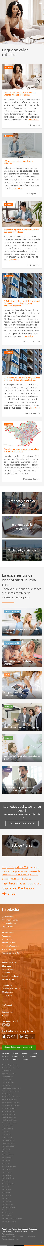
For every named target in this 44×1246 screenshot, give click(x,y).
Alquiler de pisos (7, 1094)
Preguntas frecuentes (10, 920)
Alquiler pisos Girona (8, 1108)
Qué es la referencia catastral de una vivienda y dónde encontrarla (20, 93)
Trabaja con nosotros (10, 949)
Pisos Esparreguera (8, 1146)
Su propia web (7, 1012)
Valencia (5, 1059)
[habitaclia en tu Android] (27, 1038)
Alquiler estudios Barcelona (11, 1097)
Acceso (5, 1015)
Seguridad (13, 1231)
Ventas (30, 888)
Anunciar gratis (7, 939)
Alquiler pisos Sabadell (9, 1120)
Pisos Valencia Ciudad (9, 1166)
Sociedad (8, 67)
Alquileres (21, 867)
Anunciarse (6, 1008)
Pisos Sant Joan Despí (9, 1207)
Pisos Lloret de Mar (8, 1178)
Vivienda (8, 893)
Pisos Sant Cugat (7, 1204)
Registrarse (6, 936)
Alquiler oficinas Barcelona (10, 1102)
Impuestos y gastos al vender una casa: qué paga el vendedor (21, 231)
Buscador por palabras (10, 976)
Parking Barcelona (7, 1082)
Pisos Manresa (6, 1189)
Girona (15, 1053)
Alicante (25, 1059)
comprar (6, 871)
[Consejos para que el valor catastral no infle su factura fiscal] (22, 433)
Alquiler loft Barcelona (9, 1099)
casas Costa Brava (7, 1126)
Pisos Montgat (6, 1195)
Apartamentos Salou (8, 1073)
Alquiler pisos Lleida (8, 1111)
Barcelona (5, 1053)
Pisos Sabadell (6, 1201)
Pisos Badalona (6, 1157)
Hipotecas (9, 883)
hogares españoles (32, 884)
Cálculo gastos (7, 992)
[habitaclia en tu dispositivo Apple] (10, 1038)
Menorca (15, 1056)
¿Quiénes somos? (8, 916)
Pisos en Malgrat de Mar (9, 1065)
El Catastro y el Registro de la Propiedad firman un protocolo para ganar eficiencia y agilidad (22, 303)
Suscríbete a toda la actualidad (22, 823)
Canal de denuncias (25, 1231)
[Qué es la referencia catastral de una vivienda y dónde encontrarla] (22, 76)
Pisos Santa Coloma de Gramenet (12, 1218)
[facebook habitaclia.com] (8, 1025)
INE (39, 884)
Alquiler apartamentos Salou (11, 1088)
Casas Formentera (7, 1128)
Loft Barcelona (6, 1079)
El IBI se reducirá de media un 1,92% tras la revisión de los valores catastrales (22, 379)
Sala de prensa (7, 927)
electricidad (7, 879)
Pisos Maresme (6, 1085)
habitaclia (13, 1237)
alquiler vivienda (34, 867)
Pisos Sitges (6, 1210)
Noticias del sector (9, 923)
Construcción (14, 875)
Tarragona (25, 1053)
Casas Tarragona (7, 1137)
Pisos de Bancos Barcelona (10, 1091)
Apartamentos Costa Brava (10, 1068)
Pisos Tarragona (7, 1213)
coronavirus (23, 874)
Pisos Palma (5, 1181)
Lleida (35, 1053)
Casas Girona (6, 1131)
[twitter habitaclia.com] (4, 1025)
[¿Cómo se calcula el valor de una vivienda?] (22, 145)
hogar (21, 883)
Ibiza (24, 1056)
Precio (22, 888)
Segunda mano (7, 969)
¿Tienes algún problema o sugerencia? (18, 1047)
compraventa (18, 871)
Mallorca (5, 1056)
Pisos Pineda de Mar (8, 1184)
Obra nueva (6, 966)
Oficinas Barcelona (8, 1155)
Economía (8, 136)
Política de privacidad (20, 1229)
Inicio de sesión (8, 933)
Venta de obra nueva (9, 1221)
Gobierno (15, 879)
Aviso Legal (6, 1229)
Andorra (33, 1056)
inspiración (10, 888)
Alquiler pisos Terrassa (9, 1117)
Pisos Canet (5, 1163)
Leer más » (34, 120)
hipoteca (25, 878)
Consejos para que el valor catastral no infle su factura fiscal (21, 450)
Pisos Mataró (6, 1192)
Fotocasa (5, 1237)
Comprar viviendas (8, 1143)
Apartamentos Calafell (9, 1123)
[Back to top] (38, 1241)
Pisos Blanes (6, 1160)
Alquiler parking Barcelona (10, 1105)
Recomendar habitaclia (10, 953)
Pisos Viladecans (7, 1215)
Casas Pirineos (6, 1070)
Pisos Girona (6, 1149)
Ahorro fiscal (7, 995)
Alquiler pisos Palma (8, 1114)
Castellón (15, 1059)
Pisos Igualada (6, 1175)
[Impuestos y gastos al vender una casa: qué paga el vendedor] (22, 214)
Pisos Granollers (7, 1169)
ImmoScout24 (24, 1237)
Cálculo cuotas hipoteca (11, 989)
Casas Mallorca (6, 1134)
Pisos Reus (5, 1186)
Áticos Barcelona (7, 1076)
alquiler (8, 867)
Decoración (34, 875)
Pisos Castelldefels (8, 1140)
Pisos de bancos (8, 979)
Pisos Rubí (5, 1198)
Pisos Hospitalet (7, 1172)
